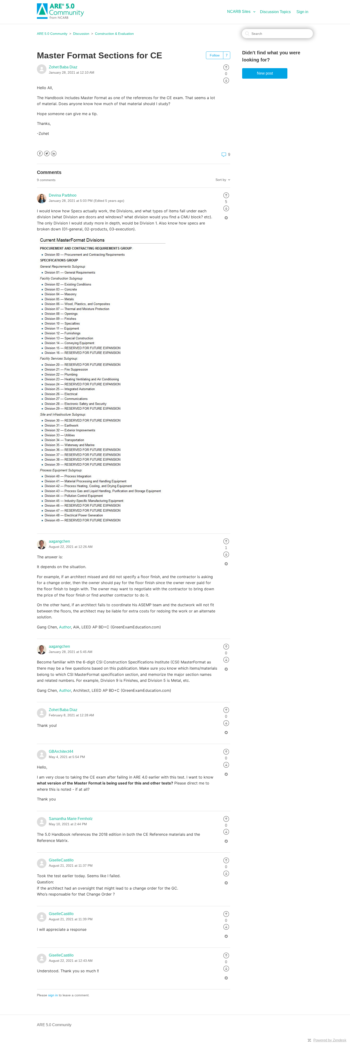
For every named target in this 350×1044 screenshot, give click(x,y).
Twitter (47, 154)
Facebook (40, 154)
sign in (53, 995)
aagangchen (59, 541)
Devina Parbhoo (62, 195)
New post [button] (265, 73)
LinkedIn (54, 154)
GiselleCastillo (61, 860)
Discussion (81, 34)
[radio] (226, 67)
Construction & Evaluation (114, 34)
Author (65, 627)
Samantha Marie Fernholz (71, 819)
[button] (243, 11)
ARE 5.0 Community (52, 34)
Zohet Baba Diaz (63, 67)
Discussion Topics (275, 12)
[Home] (63, 17)
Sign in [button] (302, 12)
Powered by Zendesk (329, 1040)
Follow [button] (215, 55)
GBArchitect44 (61, 751)
